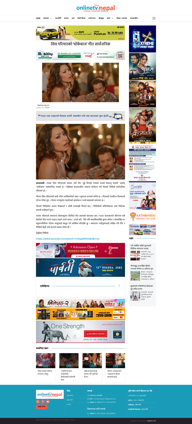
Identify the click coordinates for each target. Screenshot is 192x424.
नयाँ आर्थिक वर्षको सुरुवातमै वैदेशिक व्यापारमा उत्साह (140, 247)
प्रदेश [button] (108, 18)
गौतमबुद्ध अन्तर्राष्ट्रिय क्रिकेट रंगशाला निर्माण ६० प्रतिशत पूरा (141, 267)
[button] (154, 18)
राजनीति (58, 18)
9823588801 (111, 414)
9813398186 (111, 402)
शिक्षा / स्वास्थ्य (122, 18)
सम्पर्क (69, 405)
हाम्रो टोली (41, 407)
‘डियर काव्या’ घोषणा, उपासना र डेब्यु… (45, 372)
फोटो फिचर (81, 18)
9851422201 (101, 414)
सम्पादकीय (134, 18)
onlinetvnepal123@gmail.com (105, 399)
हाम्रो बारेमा (70, 396)
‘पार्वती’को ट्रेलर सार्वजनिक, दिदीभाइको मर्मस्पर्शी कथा (68, 375)
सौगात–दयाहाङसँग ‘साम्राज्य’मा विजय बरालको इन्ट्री (114, 374)
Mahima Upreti (43, 105)
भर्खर (131, 238)
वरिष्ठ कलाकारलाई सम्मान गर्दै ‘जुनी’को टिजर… (91, 374)
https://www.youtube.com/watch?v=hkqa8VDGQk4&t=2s (67, 239)
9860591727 (101, 402)
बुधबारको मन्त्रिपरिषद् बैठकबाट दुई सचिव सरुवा (141, 287)
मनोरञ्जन (92, 18)
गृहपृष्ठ (38, 18)
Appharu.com (151, 421)
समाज (66, 18)
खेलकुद (101, 18)
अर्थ (73, 18)
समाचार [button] (46, 18)
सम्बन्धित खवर (42, 348)
